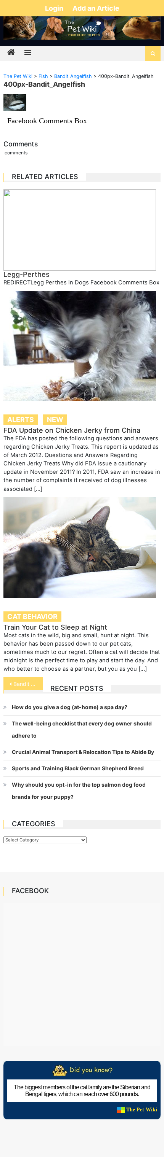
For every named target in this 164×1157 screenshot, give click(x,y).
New (55, 420)
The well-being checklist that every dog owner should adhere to (82, 729)
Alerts (20, 420)
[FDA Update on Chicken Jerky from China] (82, 346)
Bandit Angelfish (28, 684)
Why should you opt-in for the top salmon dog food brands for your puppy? (79, 790)
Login (55, 8)
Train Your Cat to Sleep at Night (55, 627)
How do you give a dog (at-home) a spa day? (69, 707)
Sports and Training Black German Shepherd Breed (78, 768)
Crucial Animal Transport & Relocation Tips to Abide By (83, 752)
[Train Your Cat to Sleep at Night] (82, 547)
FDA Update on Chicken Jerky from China (71, 430)
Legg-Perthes (26, 274)
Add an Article (95, 8)
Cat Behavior (32, 617)
